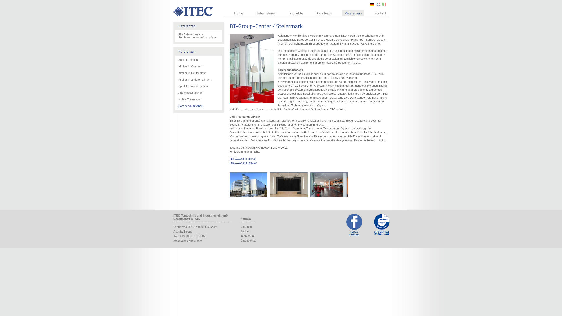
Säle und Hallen (188, 59)
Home (238, 13)
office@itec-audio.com (187, 240)
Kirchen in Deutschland (192, 73)
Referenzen (353, 13)
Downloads (324, 13)
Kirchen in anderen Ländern (195, 79)
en (378, 4)
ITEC (193, 11)
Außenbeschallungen (191, 92)
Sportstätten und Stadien (193, 86)
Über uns (246, 226)
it (384, 4)
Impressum (247, 236)
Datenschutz (248, 240)
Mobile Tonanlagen (190, 99)
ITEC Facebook (354, 224)
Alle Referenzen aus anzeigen (197, 36)
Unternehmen (266, 13)
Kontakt (380, 13)
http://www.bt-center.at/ (243, 158)
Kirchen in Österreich (191, 66)
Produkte (296, 13)
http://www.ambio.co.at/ (243, 162)
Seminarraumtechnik (190, 106)
